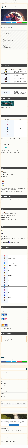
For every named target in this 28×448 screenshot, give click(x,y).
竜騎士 (19, 404)
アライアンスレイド (5, 391)
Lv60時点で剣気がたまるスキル (7, 37)
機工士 (13, 404)
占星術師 (18, 403)
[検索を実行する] (26, 369)
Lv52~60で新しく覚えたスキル (7, 33)
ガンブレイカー (3, 403)
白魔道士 (16, 404)
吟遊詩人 (24, 403)
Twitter (14, 424)
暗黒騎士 (10, 404)
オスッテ (3, 396)
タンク (3, 385)
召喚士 (21, 403)
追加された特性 (5, 34)
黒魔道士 (5, 405)
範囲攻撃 (4, 45)
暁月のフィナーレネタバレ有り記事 (6, 394)
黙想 (3, 41)
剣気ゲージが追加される (6, 35)
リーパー (13, 403)
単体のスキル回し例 (6, 44)
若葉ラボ (14, 0)
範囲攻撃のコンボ (6, 46)
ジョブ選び (4, 383)
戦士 (7, 404)
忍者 (5, 404)
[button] (27, 1)
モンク (10, 403)
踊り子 (2, 405)
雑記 (3, 393)
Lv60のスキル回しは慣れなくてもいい (8, 40)
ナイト (7, 403)
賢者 (22, 404)
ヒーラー (3, 386)
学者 (2, 404)
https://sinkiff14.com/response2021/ (5, 431)
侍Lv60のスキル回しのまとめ (7, 47)
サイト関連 (3, 398)
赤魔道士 (24, 404)
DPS (2, 357)
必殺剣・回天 (5, 39)
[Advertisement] (14, 56)
